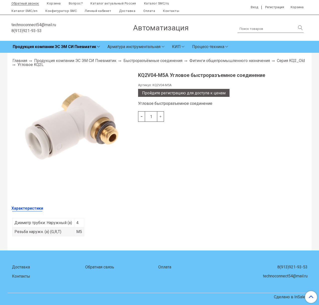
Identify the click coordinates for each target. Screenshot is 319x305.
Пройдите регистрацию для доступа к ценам (184, 93)
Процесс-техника (208, 46)
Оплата (149, 11)
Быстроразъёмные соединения (152, 60)
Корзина (54, 3)
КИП (176, 46)
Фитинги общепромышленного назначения (229, 60)
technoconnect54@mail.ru (33, 24)
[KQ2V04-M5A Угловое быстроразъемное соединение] (72, 129)
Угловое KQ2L (30, 64)
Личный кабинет (98, 11)
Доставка (127, 11)
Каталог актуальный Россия (113, 3)
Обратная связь (99, 267)
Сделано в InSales (291, 297)
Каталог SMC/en (24, 11)
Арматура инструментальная (133, 46)
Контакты (171, 11)
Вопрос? (76, 3)
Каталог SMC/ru (156, 3)
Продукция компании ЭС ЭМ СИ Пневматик (54, 46)
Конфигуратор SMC (61, 11)
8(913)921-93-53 (26, 30)
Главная (19, 60)
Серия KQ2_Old (291, 60)
